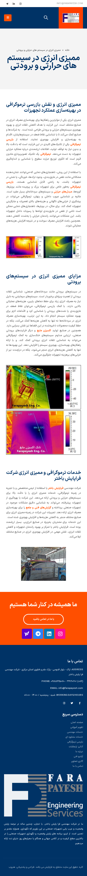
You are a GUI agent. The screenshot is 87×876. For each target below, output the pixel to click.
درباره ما (79, 751)
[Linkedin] (49, 634)
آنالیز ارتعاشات (76, 747)
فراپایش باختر (56, 488)
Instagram (64, 703)
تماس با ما (78, 766)
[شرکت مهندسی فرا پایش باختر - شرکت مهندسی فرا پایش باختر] (71, 18)
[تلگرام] (7, 3)
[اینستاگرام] (20, 3)
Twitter (72, 703)
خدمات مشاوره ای (74, 737)
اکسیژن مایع (44, 331)
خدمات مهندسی (75, 732)
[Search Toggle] (46, 18)
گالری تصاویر (77, 761)
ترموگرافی (45, 154)
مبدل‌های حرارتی (63, 192)
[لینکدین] (14, 3)
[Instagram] (60, 634)
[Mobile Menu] (8, 17)
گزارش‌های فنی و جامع (38, 508)
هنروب (12, 867)
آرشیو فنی (78, 756)
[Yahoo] (27, 634)
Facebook (79, 703)
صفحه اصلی (77, 722)
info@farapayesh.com (70, 3)
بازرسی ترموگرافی (75, 742)
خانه (67, 50)
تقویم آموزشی (76, 727)
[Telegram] (38, 634)
